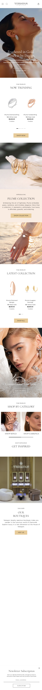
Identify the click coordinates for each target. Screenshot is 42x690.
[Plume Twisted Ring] (30, 102)
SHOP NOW (21, 135)
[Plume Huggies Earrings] (30, 288)
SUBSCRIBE (21, 685)
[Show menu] (2, 4)
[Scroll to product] (14, 248)
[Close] (39, 668)
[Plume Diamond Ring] (12, 102)
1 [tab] (17, 129)
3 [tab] (22, 129)
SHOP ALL (21, 321)
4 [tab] (25, 129)
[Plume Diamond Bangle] (12, 288)
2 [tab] (20, 129)
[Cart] (38, 4)
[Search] (7, 4)
